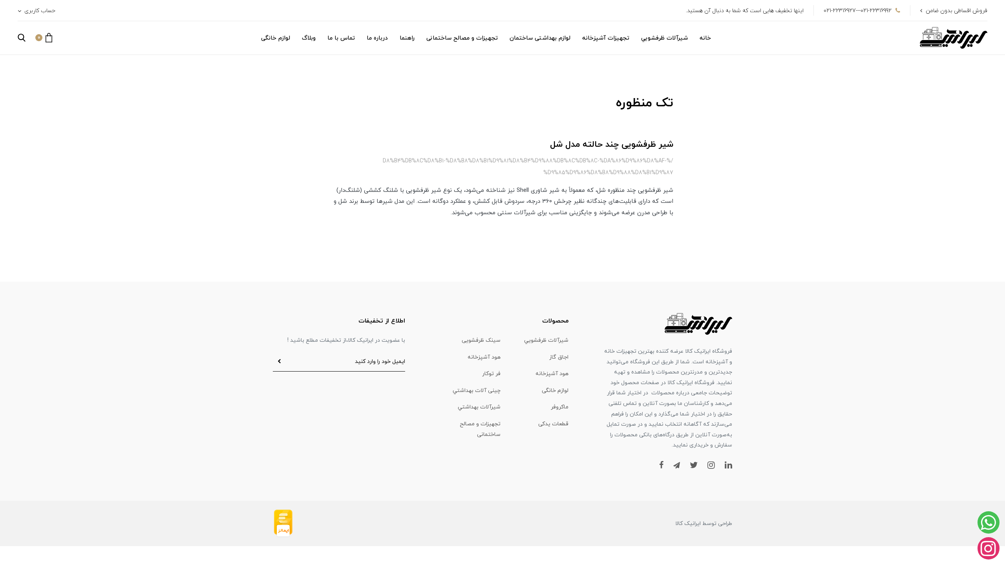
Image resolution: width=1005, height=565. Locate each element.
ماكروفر (559, 407)
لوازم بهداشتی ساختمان (540, 38)
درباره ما (377, 38)
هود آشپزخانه (484, 357)
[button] (43, 37)
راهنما (407, 38)
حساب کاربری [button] (39, 11)
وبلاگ (309, 38)
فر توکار (491, 373)
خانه (705, 38)
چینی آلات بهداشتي (477, 390)
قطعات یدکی (553, 424)
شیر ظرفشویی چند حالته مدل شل (611, 145)
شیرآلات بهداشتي (479, 407)
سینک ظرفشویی (481, 340)
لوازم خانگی (275, 38)
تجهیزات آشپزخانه (605, 38)
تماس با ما (341, 38)
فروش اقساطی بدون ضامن (956, 11)
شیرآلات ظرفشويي (664, 38)
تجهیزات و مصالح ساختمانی (462, 38)
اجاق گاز (558, 357)
